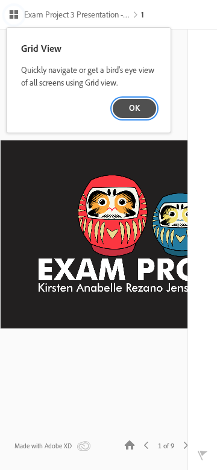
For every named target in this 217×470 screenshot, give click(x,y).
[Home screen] (129, 444)
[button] (69, 16)
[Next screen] (185, 444)
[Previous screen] (146, 444)
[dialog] (88, 80)
